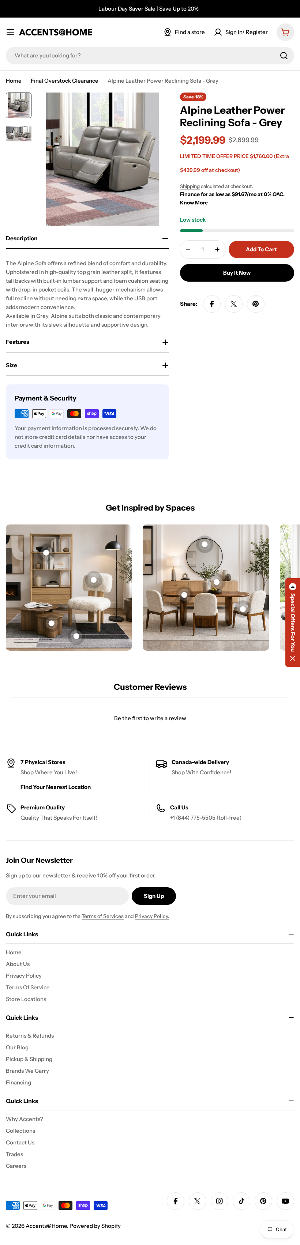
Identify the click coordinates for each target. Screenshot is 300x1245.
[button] (292, 622)
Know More (194, 202)
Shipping (190, 186)
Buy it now (237, 272)
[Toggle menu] (10, 32)
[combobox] (150, 55)
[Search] (284, 55)
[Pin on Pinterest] (256, 304)
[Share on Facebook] (212, 304)
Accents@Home (46, 1225)
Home (14, 80)
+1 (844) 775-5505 (192, 817)
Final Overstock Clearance (64, 80)
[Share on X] (234, 304)
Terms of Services (103, 916)
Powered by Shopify (95, 1225)
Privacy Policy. (152, 916)
